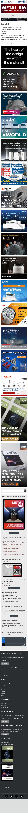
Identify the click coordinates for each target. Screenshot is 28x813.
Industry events (4, 707)
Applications (17, 623)
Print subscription (5, 675)
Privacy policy (4, 786)
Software (4, 626)
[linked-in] (21, 796)
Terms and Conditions (6, 787)
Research (16, 625)
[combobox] (14, 491)
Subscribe (4, 663)
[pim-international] (7, 754)
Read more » (15, 43)
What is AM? (4, 703)
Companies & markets (7, 623)
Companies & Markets (6, 683)
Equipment (10, 625)
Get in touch (5, 721)
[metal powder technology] (7, 773)
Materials (4, 625)
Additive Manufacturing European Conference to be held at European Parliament (11, 29)
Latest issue (3, 672)
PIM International (5, 742)
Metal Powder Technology (7, 744)
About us (3, 784)
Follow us (5, 734)
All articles (3, 705)
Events (21, 625)
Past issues (3, 673)
